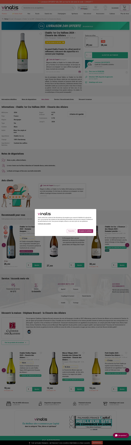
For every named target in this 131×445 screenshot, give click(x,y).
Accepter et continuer (85, 231)
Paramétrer (71, 231)
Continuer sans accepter (44, 223)
